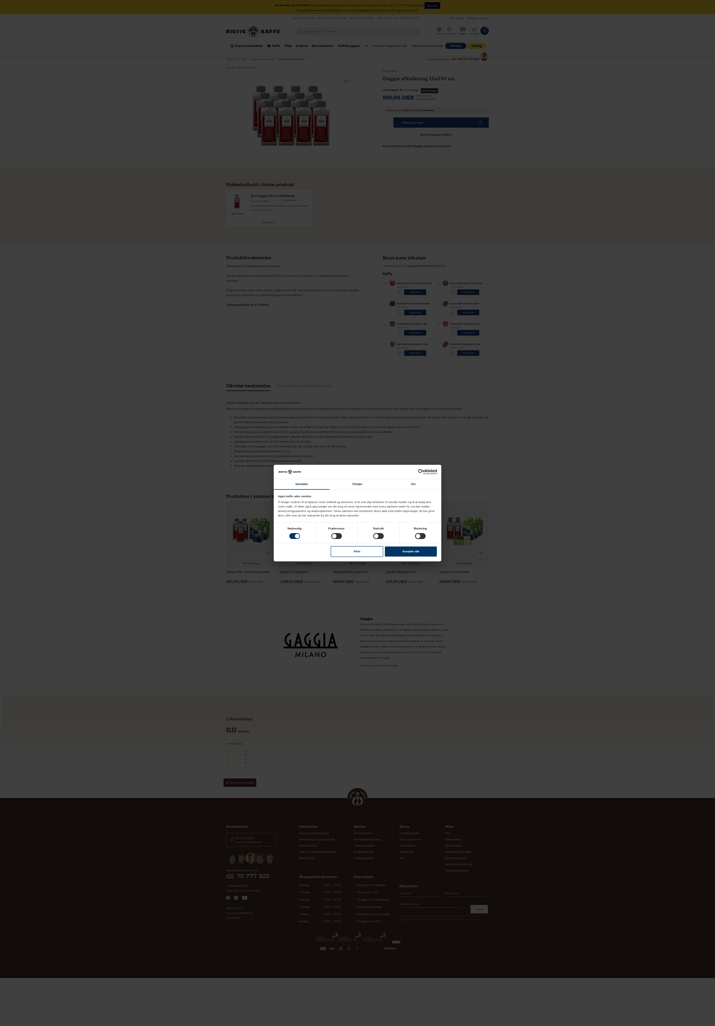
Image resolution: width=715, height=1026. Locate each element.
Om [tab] (413, 484)
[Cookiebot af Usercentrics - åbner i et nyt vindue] (421, 472)
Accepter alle (410, 551)
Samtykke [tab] (301, 484)
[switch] (336, 536)
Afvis (357, 551)
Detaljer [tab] (357, 484)
